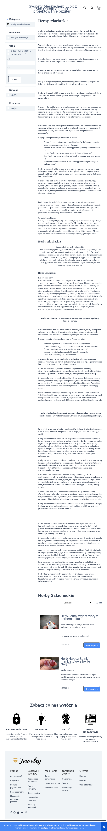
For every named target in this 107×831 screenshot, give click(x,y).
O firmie (82, 780)
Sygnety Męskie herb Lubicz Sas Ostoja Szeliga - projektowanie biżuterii (53, 9)
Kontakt (82, 776)
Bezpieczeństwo (17, 792)
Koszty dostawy (35, 793)
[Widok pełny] (100, 603)
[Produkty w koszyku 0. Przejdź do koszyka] (98, 8)
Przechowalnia (51, 787)
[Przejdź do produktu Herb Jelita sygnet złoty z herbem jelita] (49, 622)
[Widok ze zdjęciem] (97, 603)
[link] (20, 24)
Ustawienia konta (52, 783)
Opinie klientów (86, 785)
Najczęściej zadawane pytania (15, 799)
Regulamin (15, 780)
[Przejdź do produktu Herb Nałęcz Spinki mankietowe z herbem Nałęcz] (49, 663)
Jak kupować (16, 776)
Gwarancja (67, 779)
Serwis (65, 783)
